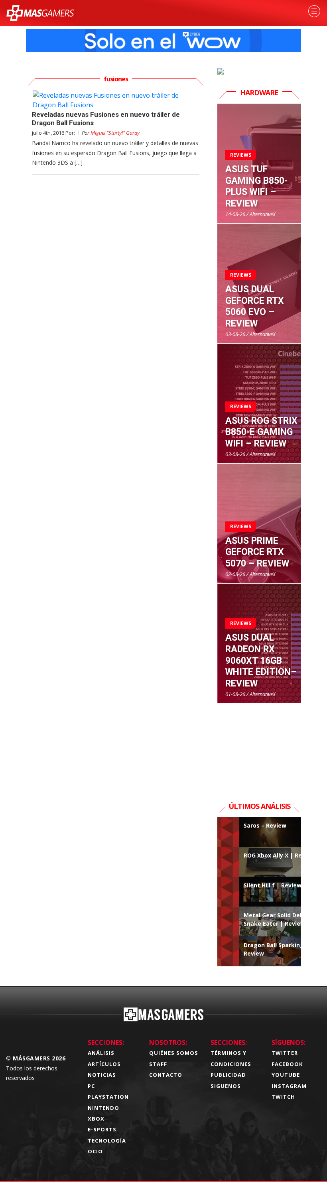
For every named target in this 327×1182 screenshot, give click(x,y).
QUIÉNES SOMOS (173, 1052)
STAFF (158, 1064)
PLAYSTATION (108, 1096)
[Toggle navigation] (314, 11)
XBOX (96, 1118)
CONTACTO (165, 1074)
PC (91, 1086)
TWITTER (285, 1052)
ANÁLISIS (101, 1052)
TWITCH (283, 1096)
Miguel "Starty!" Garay (115, 132)
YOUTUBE (286, 1074)
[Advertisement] (259, 743)
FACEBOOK (287, 1064)
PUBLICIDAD (228, 1074)
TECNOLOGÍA (107, 1140)
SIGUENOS (226, 1086)
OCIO (95, 1151)
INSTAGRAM (289, 1086)
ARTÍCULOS (104, 1064)
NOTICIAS (102, 1074)
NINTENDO (103, 1107)
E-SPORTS (102, 1129)
